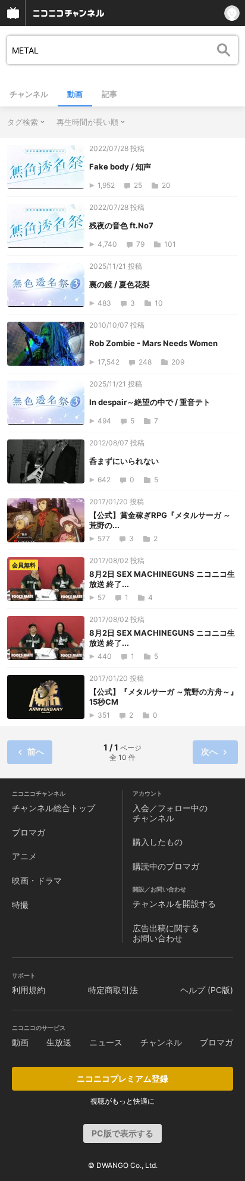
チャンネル (29, 94)
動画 (75, 94)
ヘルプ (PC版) (206, 990)
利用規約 (28, 990)
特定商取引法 (113, 990)
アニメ (24, 856)
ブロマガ (28, 832)
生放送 (58, 1042)
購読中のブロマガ (166, 866)
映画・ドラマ (37, 880)
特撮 (20, 905)
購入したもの (158, 842)
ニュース (105, 1042)
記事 (109, 94)
